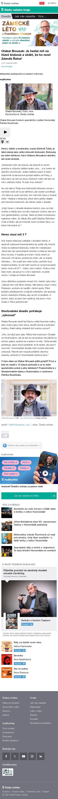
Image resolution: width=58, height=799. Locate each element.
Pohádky (8, 468)
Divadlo (6, 16)
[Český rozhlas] (10, 3)
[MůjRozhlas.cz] (5, 80)
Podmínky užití (33, 792)
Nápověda (35, 707)
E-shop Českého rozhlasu (18, 564)
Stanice (6, 711)
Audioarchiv (8, 732)
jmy (28, 424)
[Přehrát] (5, 132)
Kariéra (33, 715)
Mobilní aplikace (10, 740)
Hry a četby (9, 462)
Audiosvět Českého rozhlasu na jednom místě (22, 486)
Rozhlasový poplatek (40, 723)
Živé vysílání (9, 474)
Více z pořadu (11, 505)
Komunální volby (10, 707)
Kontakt (34, 719)
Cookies (6, 792)
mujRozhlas (7, 454)
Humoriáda (6, 66)
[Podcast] (2, 142)
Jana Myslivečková (27, 418)
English (46, 792)
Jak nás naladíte (25, 16)
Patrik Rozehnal (16, 424)
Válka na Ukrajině (10, 703)
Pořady (23, 468)
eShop (5, 715)
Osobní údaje (18, 792)
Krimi (25, 462)
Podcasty (7, 736)
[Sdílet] (7, 142)
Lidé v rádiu (36, 711)
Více (42, 16)
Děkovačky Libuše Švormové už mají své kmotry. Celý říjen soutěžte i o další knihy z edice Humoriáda (34, 537)
